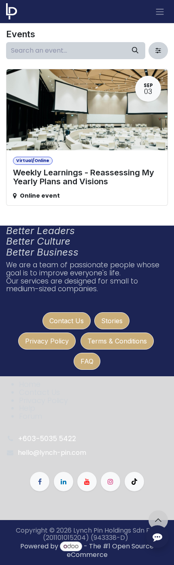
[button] (158, 520)
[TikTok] (134, 481)
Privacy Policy (47, 341)
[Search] (135, 50)
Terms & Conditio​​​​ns (117, 341)
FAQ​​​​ (87, 361)
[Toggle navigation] (160, 11)
